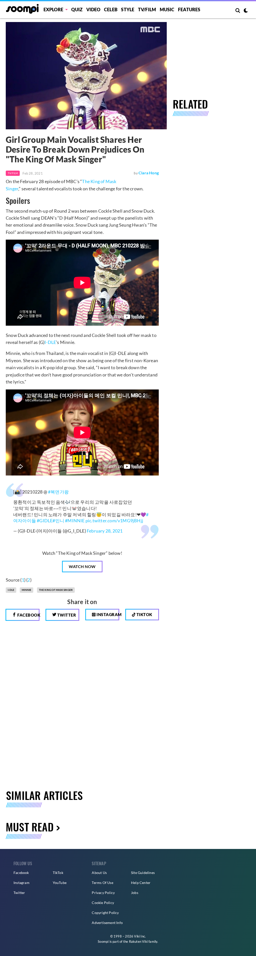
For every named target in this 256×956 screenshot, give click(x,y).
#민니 (58, 520)
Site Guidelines (143, 872)
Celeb (111, 9)
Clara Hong (148, 172)
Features (189, 9)
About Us (99, 872)
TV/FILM (147, 9)
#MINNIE (74, 520)
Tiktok (144, 614)
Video (93, 9)
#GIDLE (44, 520)
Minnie (26, 589)
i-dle (11, 589)
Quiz (76, 9)
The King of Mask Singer (56, 589)
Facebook (28, 615)
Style (127, 9)
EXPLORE (53, 9)
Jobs (134, 892)
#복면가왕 (58, 492)
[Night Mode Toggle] (245, 11)
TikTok (58, 872)
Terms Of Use (102, 882)
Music (167, 9)
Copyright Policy (105, 912)
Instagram (107, 614)
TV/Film (13, 173)
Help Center (140, 882)
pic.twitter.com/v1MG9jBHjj (114, 520)
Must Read (30, 826)
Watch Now (82, 566)
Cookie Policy (103, 902)
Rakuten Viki (138, 941)
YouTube (59, 882)
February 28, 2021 (104, 531)
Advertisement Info (107, 922)
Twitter (66, 615)
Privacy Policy (103, 892)
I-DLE (50, 342)
